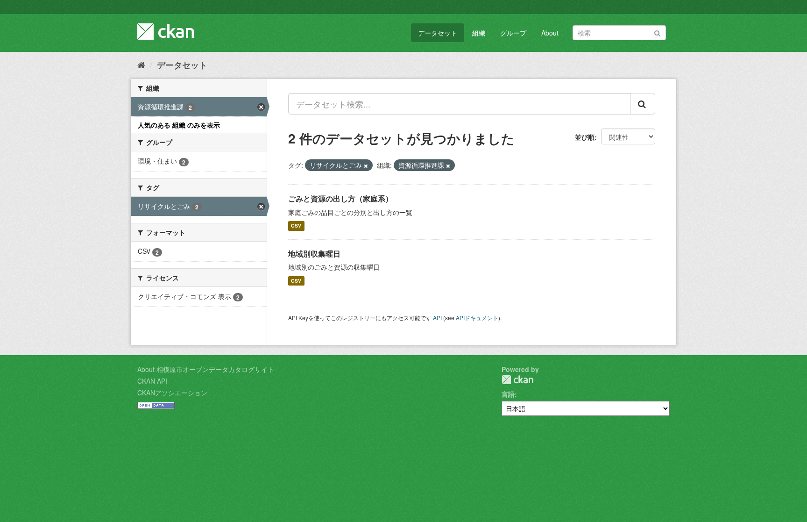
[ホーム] (141, 64)
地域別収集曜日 (314, 253)
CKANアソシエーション (172, 392)
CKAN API (152, 381)
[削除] (366, 165)
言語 (508, 394)
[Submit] (657, 32)
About (550, 32)
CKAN (517, 380)
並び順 (585, 137)
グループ (513, 32)
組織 (478, 32)
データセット (437, 32)
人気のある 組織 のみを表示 (179, 124)
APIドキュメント (477, 318)
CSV (296, 225)
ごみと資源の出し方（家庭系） (340, 198)
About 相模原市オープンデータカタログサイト (205, 369)
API (437, 318)
